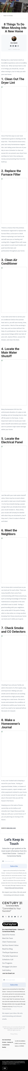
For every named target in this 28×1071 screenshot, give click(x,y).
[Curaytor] (10, 925)
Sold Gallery (6, 970)
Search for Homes (8, 935)
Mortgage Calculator (9, 967)
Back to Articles (8, 15)
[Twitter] (6, 917)
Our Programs (7, 963)
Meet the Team (7, 938)
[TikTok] (21, 917)
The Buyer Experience (10, 952)
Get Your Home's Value (10, 945)
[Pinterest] (12, 917)
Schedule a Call (7, 959)
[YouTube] (15, 917)
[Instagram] (18, 917)
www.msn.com (11, 828)
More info (18, 1064)
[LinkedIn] (8, 917)
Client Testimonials (9, 942)
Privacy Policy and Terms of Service (14, 888)
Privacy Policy (14, 1034)
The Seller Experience (10, 956)
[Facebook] (3, 917)
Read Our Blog (7, 949)
